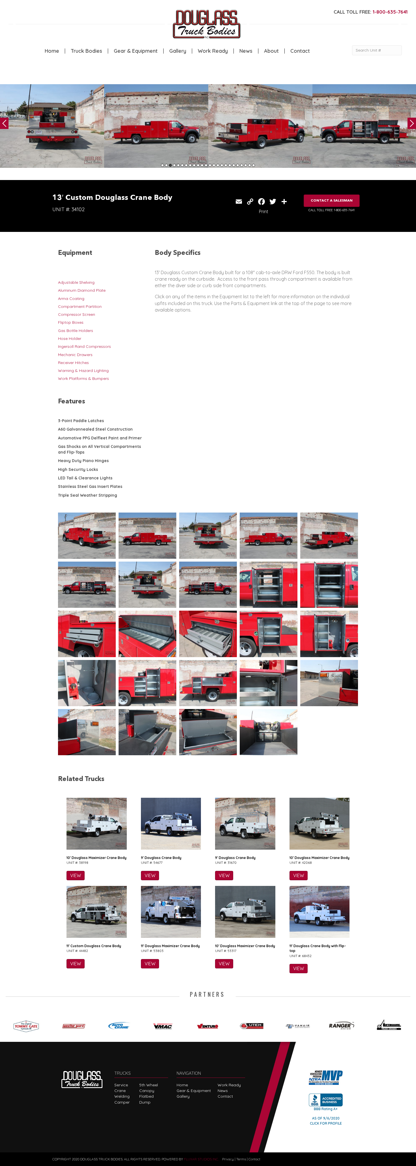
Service (121, 1084)
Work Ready (213, 51)
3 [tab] (170, 165)
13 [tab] (210, 165)
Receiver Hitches (73, 362)
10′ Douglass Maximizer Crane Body (96, 858)
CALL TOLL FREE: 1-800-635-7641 (331, 210)
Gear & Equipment (136, 51)
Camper (122, 1102)
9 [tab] (194, 165)
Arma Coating (71, 298)
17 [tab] (225, 165)
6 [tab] (182, 165)
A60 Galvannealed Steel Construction (95, 429)
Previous (4, 123)
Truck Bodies (86, 51)
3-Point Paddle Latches (81, 420)
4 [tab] (174, 165)
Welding (122, 1096)
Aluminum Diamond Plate (82, 290)
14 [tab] (214, 165)
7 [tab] (186, 165)
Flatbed (146, 1096)
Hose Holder (69, 338)
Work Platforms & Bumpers (83, 378)
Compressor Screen (76, 314)
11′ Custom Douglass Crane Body (94, 946)
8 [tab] (190, 165)
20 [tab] (237, 165)
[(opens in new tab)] (28, 1024)
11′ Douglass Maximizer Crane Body (170, 946)
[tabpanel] (52, 126)
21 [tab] (241, 165)
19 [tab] (233, 165)
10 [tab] (198, 165)
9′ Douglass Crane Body (161, 858)
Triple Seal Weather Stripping (87, 495)
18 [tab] (229, 165)
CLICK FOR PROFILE (326, 1123)
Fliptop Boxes (70, 322)
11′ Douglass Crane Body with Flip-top (318, 948)
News (245, 51)
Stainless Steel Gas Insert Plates (90, 486)
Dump (145, 1102)
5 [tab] (178, 165)
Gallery (177, 51)
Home (52, 51)
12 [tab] (206, 165)
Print (263, 211)
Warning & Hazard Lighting (83, 370)
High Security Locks (78, 469)
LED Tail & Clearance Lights (85, 478)
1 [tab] (162, 165)
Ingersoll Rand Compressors (84, 346)
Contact (300, 51)
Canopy (146, 1090)
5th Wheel (148, 1084)
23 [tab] (249, 165)
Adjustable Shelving (76, 282)
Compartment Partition (80, 306)
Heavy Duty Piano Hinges (83, 460)
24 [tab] (253, 165)
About (271, 51)
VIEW (75, 875)
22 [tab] (245, 165)
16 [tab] (221, 165)
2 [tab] (166, 165)
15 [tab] (217, 165)
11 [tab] (202, 165)
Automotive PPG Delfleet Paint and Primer (100, 438)
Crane (120, 1090)
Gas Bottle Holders (75, 330)
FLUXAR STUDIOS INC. (201, 1159)
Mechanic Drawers (75, 354)
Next (412, 123)
